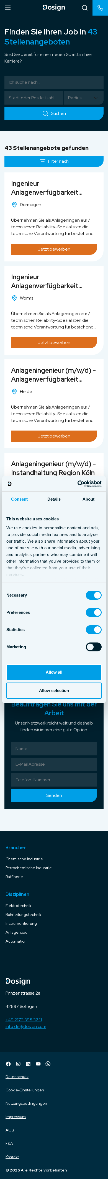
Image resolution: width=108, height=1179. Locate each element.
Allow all (54, 672)
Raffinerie (14, 876)
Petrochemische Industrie (29, 867)
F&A (9, 1143)
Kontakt (12, 1156)
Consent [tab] (19, 499)
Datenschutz (17, 1076)
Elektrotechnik (18, 905)
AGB (10, 1130)
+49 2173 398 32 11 (24, 1020)
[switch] (94, 612)
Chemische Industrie (24, 858)
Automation (16, 941)
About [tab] (89, 499)
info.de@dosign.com (26, 1026)
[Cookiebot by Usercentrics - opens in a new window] (78, 484)
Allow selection (54, 690)
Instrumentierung (21, 923)
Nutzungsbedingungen (26, 1103)
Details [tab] (54, 499)
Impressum (16, 1116)
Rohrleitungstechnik (23, 914)
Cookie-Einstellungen (25, 1090)
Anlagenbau (16, 932)
